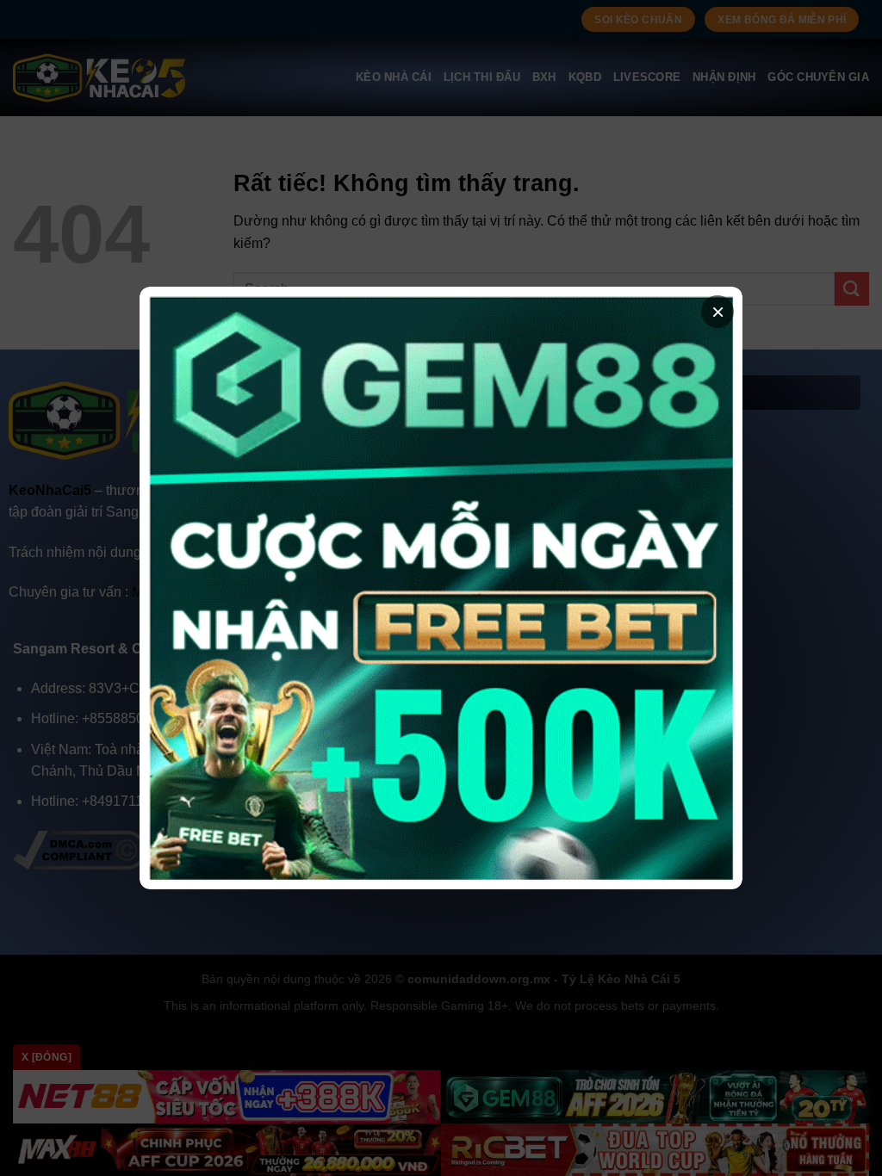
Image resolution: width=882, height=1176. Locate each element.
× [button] (717, 312)
